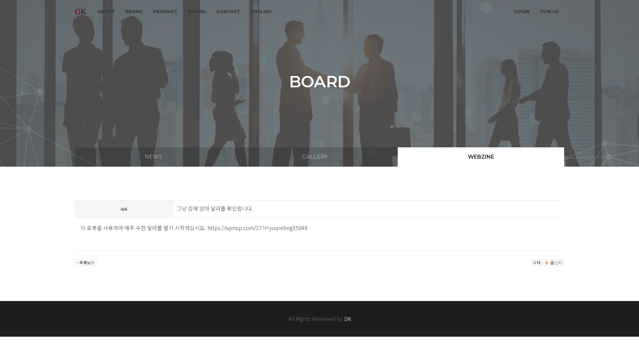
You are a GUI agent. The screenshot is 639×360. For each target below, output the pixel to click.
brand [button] (133, 11)
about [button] (106, 11)
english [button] (261, 11)
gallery (315, 157)
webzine (481, 157)
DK (347, 319)
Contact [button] (228, 11)
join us (549, 11)
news (153, 157)
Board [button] (197, 11)
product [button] (165, 11)
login (522, 11)
